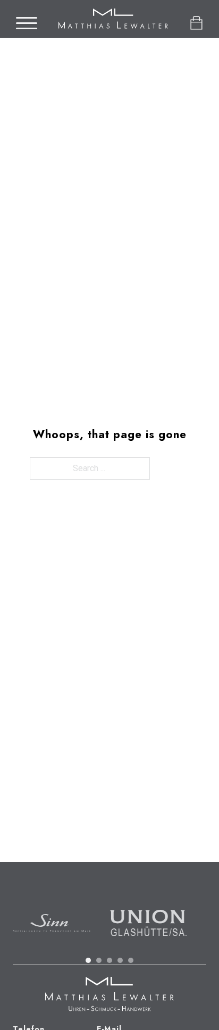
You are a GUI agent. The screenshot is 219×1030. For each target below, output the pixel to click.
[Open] (26, 23)
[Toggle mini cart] (196, 23)
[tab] (88, 960)
